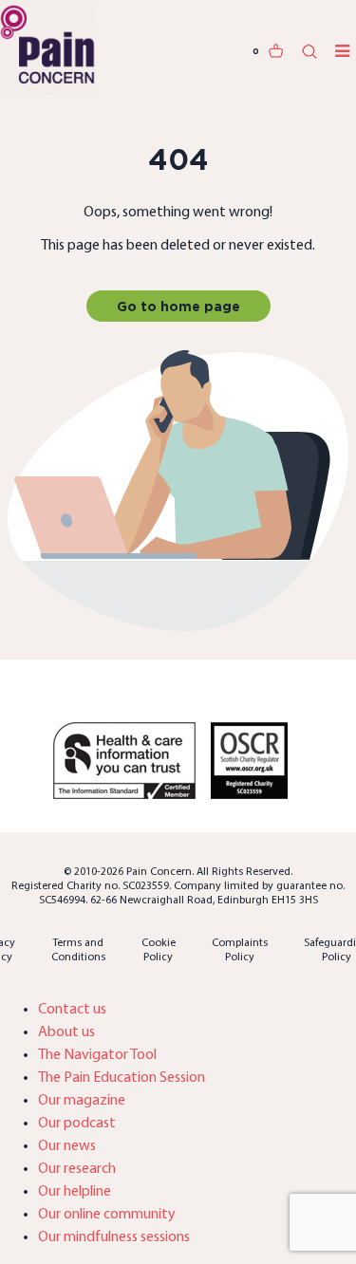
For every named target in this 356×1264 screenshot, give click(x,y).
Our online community (107, 1214)
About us (66, 1032)
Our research (77, 1169)
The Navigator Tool (97, 1055)
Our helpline (74, 1191)
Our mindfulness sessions (114, 1237)
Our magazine (81, 1100)
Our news (67, 1146)
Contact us (72, 1009)
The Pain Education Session (121, 1078)
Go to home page (178, 306)
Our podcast (77, 1123)
